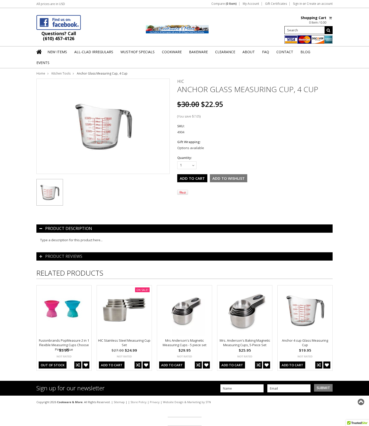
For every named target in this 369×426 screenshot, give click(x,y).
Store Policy (139, 402)
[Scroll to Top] (361, 402)
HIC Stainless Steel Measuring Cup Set (124, 342)
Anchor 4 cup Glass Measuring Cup (305, 342)
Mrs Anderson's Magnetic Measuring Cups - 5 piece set (184, 342)
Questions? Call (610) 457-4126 (58, 36)
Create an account (320, 4)
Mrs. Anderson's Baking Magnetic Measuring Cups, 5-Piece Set (245, 342)
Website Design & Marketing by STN (187, 402)
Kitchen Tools (61, 73)
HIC (180, 81)
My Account (251, 4)
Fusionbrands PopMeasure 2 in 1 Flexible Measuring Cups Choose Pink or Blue (64, 345)
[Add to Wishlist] (85, 365)
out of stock (53, 365)
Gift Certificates (276, 4)
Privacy (155, 402)
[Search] (329, 30)
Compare (224, 4)
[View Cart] (331, 18)
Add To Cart (111, 365)
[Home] (39, 52)
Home (40, 73)
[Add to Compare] (77, 365)
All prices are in (50, 4)
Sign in (297, 4)
